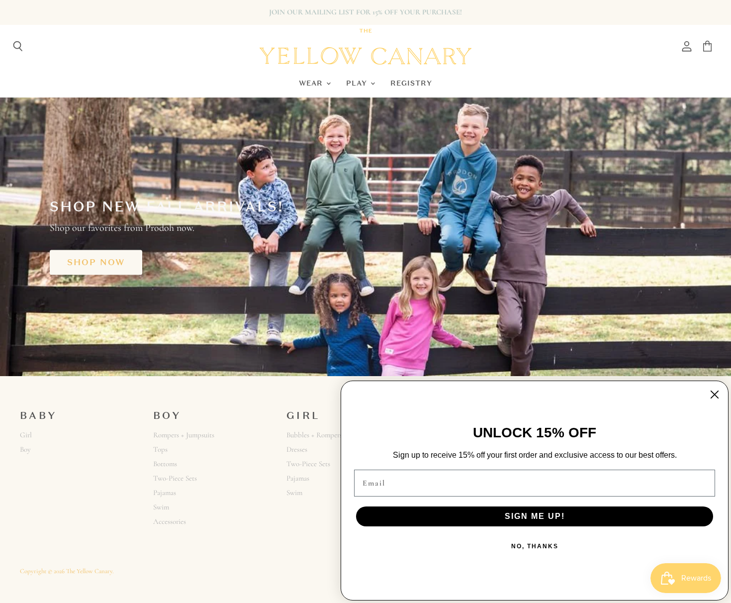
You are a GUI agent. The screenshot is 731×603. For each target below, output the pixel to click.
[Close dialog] (715, 394)
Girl (26, 434)
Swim (161, 506)
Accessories (169, 521)
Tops (160, 449)
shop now (96, 262)
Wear (312, 83)
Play (357, 83)
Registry (411, 83)
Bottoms (165, 463)
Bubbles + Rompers (314, 434)
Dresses (296, 449)
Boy (25, 449)
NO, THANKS (534, 546)
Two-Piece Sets (175, 478)
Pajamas (164, 492)
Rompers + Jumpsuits (183, 434)
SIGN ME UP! (535, 516)
